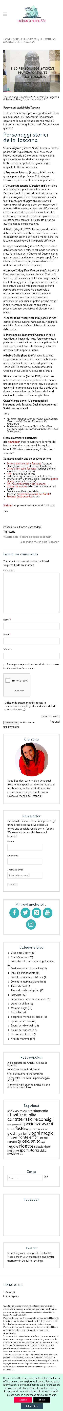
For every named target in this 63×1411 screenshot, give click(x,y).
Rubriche (16, 1012)
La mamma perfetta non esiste (28, 999)
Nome (10, 841)
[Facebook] (14, 913)
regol (43, 1142)
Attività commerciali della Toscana (26, 483)
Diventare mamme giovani (26, 981)
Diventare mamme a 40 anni (27, 977)
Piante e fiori (28, 1137)
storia (12, 531)
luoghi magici (41, 1133)
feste (20, 1128)
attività (14, 1114)
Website (7, 649)
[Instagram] (31, 924)
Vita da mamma (20, 1038)
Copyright (10, 1292)
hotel (20, 1134)
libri (25, 1133)
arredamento (38, 1110)
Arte (9, 473)
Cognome (12, 855)
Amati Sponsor (19, 957)
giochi (12, 1133)
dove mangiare (13, 1124)
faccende (10, 1129)
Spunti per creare (21, 1021)
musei (12, 1137)
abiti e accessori (17, 1111)
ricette (26, 1146)
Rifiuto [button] (41, 1399)
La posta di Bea (20, 1003)
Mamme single (19, 1008)
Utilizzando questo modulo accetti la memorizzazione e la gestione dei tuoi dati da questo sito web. (30, 706)
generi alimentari (39, 1129)
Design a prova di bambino (26, 968)
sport (24, 1150)
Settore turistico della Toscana (24, 463)
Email (7, 634)
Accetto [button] (23, 1399)
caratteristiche (22, 1119)
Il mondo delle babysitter (25, 990)
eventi (47, 1123)
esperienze (30, 1124)
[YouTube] (47, 913)
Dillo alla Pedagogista (23, 972)
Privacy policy (12, 1296)
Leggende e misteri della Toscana (39, 541)
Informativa (32, 1406)
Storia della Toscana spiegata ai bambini (28, 536)
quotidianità (28, 1141)
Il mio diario (18, 986)
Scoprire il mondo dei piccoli (27, 1016)
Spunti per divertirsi (22, 1025)
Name (7, 619)
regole (12, 1146)
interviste (16, 994)
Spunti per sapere (25, 39)
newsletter (14, 441)
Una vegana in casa (22, 1034)
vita (21, 1154)
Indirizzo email (15, 869)
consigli (46, 1119)
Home (7, 39)
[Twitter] (25, 913)
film (27, 1129)
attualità (29, 1114)
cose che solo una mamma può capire (32, 961)
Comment (8, 570)
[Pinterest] (36, 913)
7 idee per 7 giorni (21, 952)
